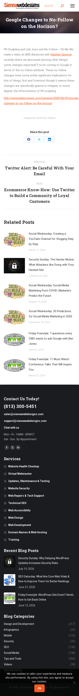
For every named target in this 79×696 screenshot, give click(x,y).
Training (13, 539)
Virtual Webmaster (20, 473)
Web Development (19, 525)
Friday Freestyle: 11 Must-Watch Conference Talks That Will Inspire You (50, 364)
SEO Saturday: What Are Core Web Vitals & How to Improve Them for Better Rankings (43, 579)
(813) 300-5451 (20, 406)
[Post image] (14, 240)
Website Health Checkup (23, 466)
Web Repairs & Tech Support (26, 495)
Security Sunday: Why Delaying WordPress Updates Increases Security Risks (43, 561)
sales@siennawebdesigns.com (24, 414)
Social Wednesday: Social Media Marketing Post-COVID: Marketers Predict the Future (50, 290)
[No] (74, 682)
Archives (41, 117)
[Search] (62, 6)
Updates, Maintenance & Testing (29, 481)
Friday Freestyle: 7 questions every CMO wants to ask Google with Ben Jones (51, 338)
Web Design (15, 517)
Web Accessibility (19, 510)
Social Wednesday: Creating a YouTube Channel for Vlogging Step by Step (51, 239)
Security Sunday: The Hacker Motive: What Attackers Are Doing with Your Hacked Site (51, 265)
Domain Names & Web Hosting (27, 532)
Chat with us (11, 427)
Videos (51, 117)
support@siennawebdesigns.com (25, 420)
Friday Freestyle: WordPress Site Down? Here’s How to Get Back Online (46, 597)
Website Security (19, 488)
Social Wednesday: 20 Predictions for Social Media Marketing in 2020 (50, 313)
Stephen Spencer (61, 54)
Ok (39, 688)
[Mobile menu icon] (72, 5)
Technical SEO (17, 503)
